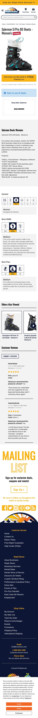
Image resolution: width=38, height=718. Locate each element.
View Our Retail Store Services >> (19, 2)
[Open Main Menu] (3, 10)
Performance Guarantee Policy (17, 582)
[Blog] (33, 508)
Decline (19, 708)
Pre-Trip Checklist (11, 591)
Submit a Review (10, 356)
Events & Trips (10, 588)
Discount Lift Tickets (12, 576)
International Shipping (13, 633)
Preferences (19, 713)
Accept (19, 704)
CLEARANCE (11, 24)
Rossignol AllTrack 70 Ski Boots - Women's (10, 337)
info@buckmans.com (19, 647)
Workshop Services (12, 566)
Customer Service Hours (19, 652)
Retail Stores (9, 563)
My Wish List (9, 615)
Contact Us (9, 537)
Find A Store (25, 12)
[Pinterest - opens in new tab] (22, 508)
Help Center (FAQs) (12, 546)
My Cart (33, 12)
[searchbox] (35, 17)
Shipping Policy (10, 630)
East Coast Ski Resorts (14, 594)
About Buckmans (11, 560)
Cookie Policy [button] (15, 696)
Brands (7, 624)
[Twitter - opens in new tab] (10, 508)
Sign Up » (19, 489)
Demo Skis (8, 585)
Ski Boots (22, 24)
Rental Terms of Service (14, 572)
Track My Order (10, 618)
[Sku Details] (34, 84)
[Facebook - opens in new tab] (4, 508)
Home (4, 24)
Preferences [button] (28, 698)
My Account (9, 612)
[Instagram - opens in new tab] (16, 508)
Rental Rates (9, 569)
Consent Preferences (19, 668)
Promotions (9, 627)
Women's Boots (31, 24)
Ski (17, 24)
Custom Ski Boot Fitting (14, 579)
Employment (9, 598)
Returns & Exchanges (13, 621)
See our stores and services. (19, 658)
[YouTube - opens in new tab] (27, 508)
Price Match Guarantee (13, 543)
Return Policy (9, 540)
